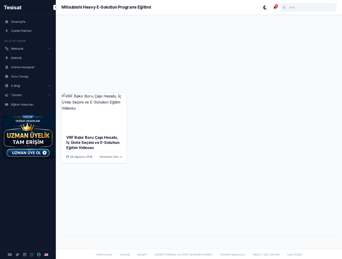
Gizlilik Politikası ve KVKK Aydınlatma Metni (183, 254)
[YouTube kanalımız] (10, 255)
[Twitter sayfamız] (17, 255)
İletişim (142, 254)
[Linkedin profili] (24, 255)
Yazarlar (124, 254)
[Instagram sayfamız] (31, 255)
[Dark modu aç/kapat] (265, 7)
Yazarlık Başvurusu (232, 254)
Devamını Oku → (111, 157)
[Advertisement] (198, 56)
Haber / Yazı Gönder (266, 254)
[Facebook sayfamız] (39, 255)
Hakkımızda (104, 254)
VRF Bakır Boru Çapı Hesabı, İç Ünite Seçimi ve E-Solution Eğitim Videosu (93, 142)
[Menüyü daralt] (55, 7)
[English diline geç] (46, 255)
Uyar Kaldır (294, 254)
